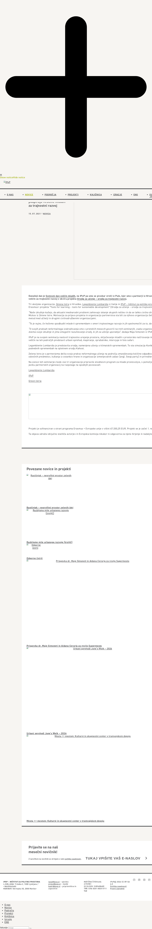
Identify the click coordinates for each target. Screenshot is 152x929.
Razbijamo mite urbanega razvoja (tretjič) (49, 542)
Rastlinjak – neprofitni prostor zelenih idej (50, 507)
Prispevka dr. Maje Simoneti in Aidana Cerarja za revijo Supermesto (64, 645)
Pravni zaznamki (117, 888)
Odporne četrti (35, 558)
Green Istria (35, 380)
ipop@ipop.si (54, 882)
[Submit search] (30, 928)
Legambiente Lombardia (95, 304)
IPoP (31, 375)
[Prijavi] (146, 858)
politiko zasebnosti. (73, 859)
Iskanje (4, 927)
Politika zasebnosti (118, 886)
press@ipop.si (54, 884)
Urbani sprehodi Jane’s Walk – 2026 (47, 733)
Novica (47, 213)
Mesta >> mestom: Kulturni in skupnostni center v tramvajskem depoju (65, 820)
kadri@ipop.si (54, 886)
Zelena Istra (62, 304)
